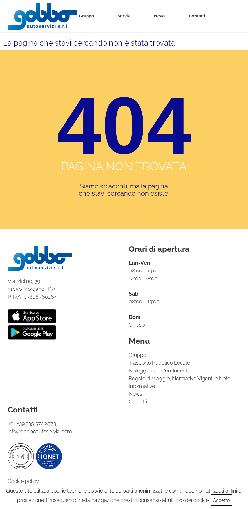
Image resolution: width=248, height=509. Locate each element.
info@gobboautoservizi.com (40, 431)
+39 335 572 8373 (36, 424)
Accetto (221, 500)
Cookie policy (23, 481)
